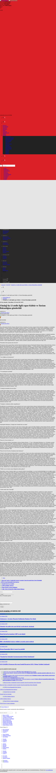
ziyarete (5, 178)
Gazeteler (7, 145)
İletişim (4, 268)
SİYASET (5, 129)
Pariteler (7, 153)
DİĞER (4, 135)
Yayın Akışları (8, 143)
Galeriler (5, 279)
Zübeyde (6, 172)
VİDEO (4, 134)
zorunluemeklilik (7, 174)
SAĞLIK (5, 131)
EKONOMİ (5, 126)
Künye (4, 269)
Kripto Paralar (8, 148)
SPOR (4, 130)
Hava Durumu (8, 140)
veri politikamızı (49, 770)
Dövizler (7, 150)
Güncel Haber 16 (6, 297)
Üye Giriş (5, 262)
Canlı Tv (7, 142)
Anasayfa (3, 284)
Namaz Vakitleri (8, 716)
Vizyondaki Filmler (9, 137)
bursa (4, 578)
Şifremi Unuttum (6, 264)
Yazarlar (4, 256)
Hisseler (7, 151)
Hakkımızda (5, 270)
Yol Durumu (8, 141)
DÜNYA (5, 125)
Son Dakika (8, 136)
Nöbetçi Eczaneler (9, 139)
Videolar (5, 280)
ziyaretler (6, 176)
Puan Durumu (8, 147)
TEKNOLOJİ (6, 132)
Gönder (2, 594)
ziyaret (5, 179)
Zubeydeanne (7, 170)
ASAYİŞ (5, 128)
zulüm (5, 168)
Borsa (6, 715)
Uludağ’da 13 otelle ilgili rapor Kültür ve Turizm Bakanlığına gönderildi (26, 284)
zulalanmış (6, 169)
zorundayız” (6, 175)
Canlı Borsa (8, 146)
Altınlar (7, 152)
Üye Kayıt (5, 263)
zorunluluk (6, 173)
